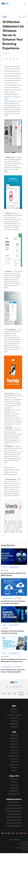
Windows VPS (14, 788)
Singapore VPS (14, 765)
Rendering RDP (14, 724)
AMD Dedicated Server (14, 811)
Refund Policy (24, 845)
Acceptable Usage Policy (21, 847)
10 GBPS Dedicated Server (14, 826)
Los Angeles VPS (14, 753)
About (3, 693)
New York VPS (14, 759)
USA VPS (14, 767)
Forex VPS (14, 782)
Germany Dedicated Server (14, 823)
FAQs (14, 693)
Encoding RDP (14, 718)
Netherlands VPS (14, 756)
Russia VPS (13, 762)
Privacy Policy (24, 841)
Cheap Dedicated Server (14, 805)
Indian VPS (14, 750)
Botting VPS (14, 779)
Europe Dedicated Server (14, 817)
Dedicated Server (14, 802)
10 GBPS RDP (14, 727)
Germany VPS (14, 744)
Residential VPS (14, 791)
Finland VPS (14, 741)
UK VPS (14, 770)
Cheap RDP (14, 709)
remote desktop (14, 567)
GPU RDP (14, 721)
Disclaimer (25, 850)
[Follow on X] (7, 58)
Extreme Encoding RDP (14, 715)
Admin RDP (14, 712)
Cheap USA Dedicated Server (14, 808)
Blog (4, 17)
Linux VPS (14, 785)
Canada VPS (14, 738)
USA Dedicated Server (14, 814)
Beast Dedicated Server (14, 820)
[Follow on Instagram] (10, 58)
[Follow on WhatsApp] (13, 58)
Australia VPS (14, 735)
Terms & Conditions (23, 843)
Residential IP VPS (14, 794)
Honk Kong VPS (14, 747)
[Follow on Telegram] (17, 58)
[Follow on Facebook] (3, 58)
